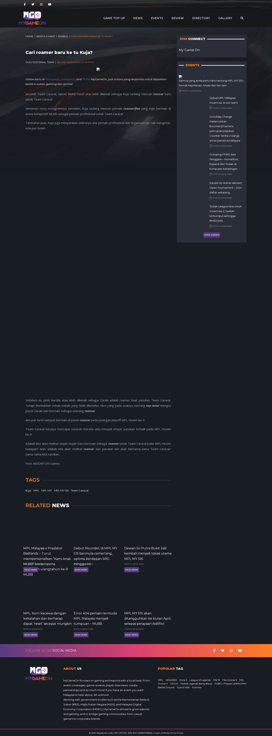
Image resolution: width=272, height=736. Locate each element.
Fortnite (196, 687)
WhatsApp (52, 79)
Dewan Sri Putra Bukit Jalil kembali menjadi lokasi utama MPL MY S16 (147, 553)
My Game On (189, 50)
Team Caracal (79, 490)
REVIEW (177, 18)
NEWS (138, 18)
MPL (36, 490)
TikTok (86, 79)
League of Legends (200, 679)
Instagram (68, 79)
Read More (30, 569)
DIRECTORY (201, 18)
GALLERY (225, 18)
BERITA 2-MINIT (45, 36)
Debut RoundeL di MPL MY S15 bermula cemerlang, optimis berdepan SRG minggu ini (95, 553)
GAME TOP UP (114, 18)
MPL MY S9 (61, 490)
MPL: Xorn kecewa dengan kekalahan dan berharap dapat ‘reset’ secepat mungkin (47, 618)
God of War (183, 687)
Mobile (63, 36)
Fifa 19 (216, 679)
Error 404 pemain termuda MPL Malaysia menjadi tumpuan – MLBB (95, 618)
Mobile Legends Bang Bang (196, 683)
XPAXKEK (171, 679)
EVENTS (157, 18)
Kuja (28, 490)
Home (29, 36)
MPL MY (46, 490)
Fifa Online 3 (229, 679)
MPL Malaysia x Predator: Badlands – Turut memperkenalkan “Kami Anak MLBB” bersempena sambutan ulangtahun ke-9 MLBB (47, 553)
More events (211, 235)
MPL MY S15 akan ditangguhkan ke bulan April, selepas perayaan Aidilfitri (147, 618)
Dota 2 (183, 679)
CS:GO (174, 683)
